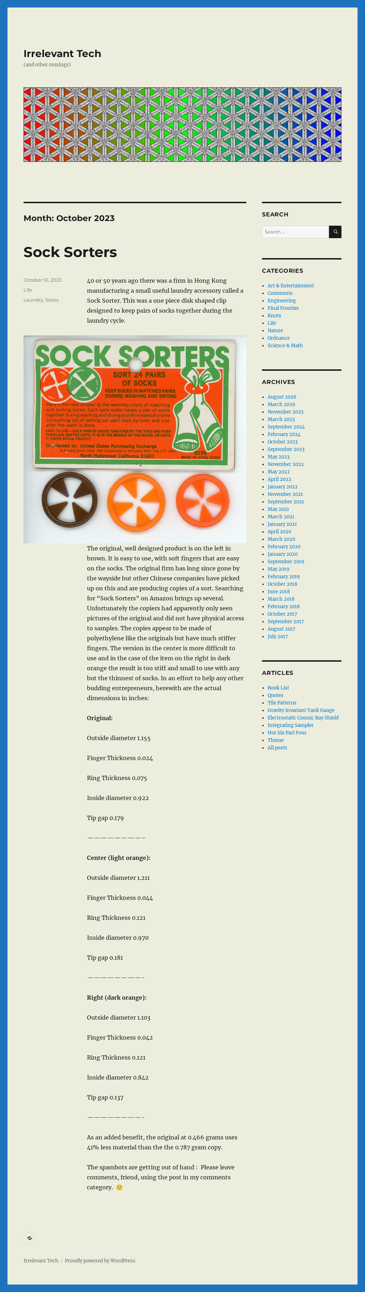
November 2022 (286, 464)
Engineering (282, 301)
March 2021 (281, 517)
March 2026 (281, 404)
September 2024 (286, 427)
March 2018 (281, 599)
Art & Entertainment (291, 286)
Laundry (33, 300)
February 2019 (284, 577)
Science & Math (285, 346)
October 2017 (282, 614)
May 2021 (278, 509)
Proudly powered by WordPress (100, 1261)
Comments (280, 293)
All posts (277, 748)
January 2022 (283, 487)
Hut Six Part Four (287, 733)
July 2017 (278, 637)
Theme (276, 740)
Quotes (275, 695)
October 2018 (282, 584)
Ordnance (279, 338)
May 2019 (278, 569)
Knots (274, 316)
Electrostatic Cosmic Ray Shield (303, 718)
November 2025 (286, 412)
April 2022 (279, 479)
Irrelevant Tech (62, 53)
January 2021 (282, 524)
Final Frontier (283, 308)
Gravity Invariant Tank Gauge (301, 710)
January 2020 (283, 554)
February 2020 (284, 547)
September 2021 (286, 502)
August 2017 (281, 629)
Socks (51, 300)
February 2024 (284, 434)
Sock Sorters (70, 252)
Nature (275, 331)
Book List (278, 688)
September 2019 (286, 562)
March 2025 (281, 419)
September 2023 (286, 449)
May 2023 (278, 457)
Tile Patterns (282, 703)
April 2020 (279, 532)
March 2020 (281, 539)
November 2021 (285, 494)
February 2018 (284, 607)
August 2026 (282, 397)
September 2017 (286, 622)
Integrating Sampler (291, 725)
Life (28, 290)
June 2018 (279, 592)
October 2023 (283, 442)
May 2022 (279, 472)
